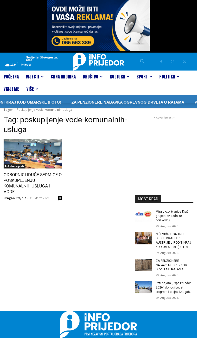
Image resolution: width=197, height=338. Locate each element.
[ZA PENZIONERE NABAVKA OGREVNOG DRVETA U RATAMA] (143, 265)
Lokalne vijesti (14, 166)
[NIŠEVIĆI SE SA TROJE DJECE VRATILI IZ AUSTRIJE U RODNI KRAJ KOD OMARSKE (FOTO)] (143, 238)
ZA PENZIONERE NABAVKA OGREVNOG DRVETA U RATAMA (123, 102)
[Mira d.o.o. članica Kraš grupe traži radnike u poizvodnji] (143, 216)
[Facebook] (161, 61)
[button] (142, 61)
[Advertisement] (164, 146)
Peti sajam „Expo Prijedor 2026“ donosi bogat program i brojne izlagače (173, 287)
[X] (184, 61)
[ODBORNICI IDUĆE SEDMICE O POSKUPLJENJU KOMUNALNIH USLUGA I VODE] (33, 153)
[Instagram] (172, 61)
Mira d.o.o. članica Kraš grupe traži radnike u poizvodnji (172, 216)
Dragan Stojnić (15, 198)
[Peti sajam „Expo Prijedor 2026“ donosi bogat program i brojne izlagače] (143, 287)
